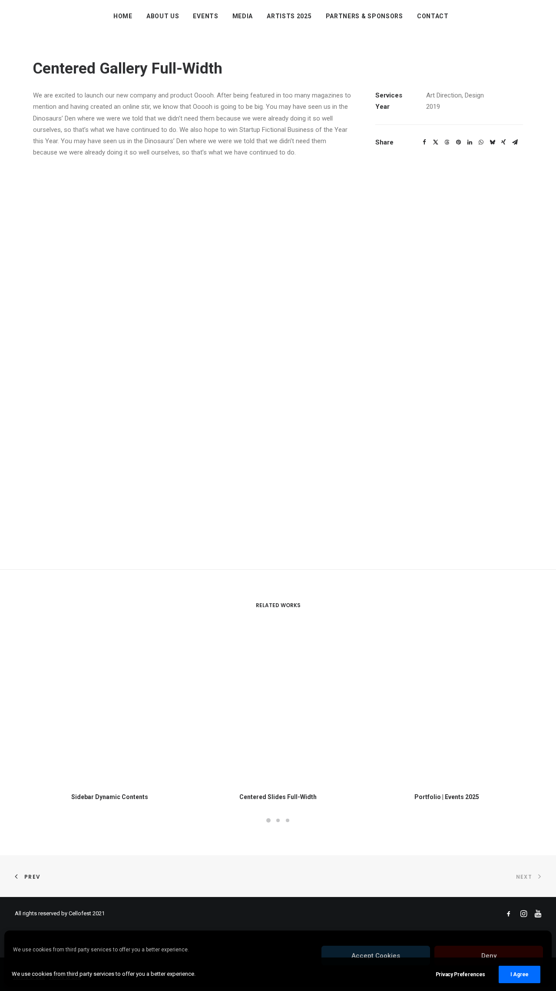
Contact (433, 16)
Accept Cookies (375, 956)
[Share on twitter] (435, 142)
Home (122, 16)
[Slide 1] (268, 820)
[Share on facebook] (424, 142)
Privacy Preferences (460, 974)
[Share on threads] (447, 142)
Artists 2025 (289, 16)
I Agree (519, 974)
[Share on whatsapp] (481, 142)
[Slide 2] (278, 820)
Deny (488, 956)
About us (162, 16)
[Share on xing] (503, 142)
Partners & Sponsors (364, 16)
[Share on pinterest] (458, 142)
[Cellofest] (19, 16)
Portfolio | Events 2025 (446, 796)
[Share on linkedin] (469, 142)
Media (242, 16)
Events (205, 16)
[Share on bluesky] (492, 142)
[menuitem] (123, 16)
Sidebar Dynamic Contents (109, 796)
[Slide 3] (287, 820)
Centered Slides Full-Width (278, 796)
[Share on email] (515, 142)
